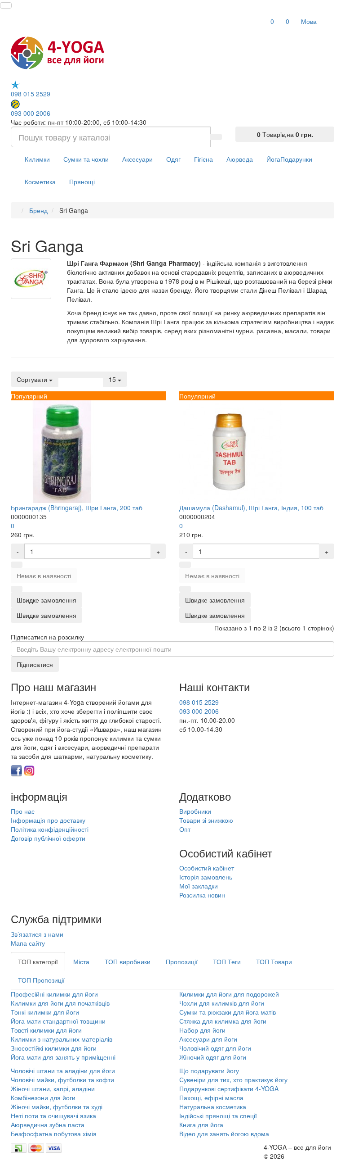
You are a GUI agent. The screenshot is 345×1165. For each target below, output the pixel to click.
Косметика (40, 181)
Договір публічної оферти (48, 838)
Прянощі (82, 181)
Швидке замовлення (46, 615)
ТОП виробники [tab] (127, 961)
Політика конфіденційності (49, 829)
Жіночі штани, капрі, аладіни (53, 1088)
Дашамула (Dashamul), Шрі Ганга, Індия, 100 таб (251, 507)
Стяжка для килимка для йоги (222, 1020)
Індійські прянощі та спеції (218, 1115)
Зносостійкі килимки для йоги (54, 1047)
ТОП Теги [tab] (227, 961)
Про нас (23, 811)
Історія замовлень (205, 876)
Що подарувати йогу (209, 1070)
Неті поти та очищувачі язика (53, 1115)
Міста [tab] (81, 961)
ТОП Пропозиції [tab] (41, 979)
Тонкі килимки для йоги (45, 1011)
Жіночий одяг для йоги (212, 1056)
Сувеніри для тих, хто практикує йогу (233, 1079)
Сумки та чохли (86, 158)
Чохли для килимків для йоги (221, 1002)
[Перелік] (64, 375)
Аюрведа (239, 158)
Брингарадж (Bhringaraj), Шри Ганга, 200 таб (76, 507)
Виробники (195, 811)
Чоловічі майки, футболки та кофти (63, 1079)
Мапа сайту (28, 942)
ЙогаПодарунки (289, 158)
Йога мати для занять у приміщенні (63, 1056)
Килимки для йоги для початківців (60, 1002)
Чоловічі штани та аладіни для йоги (63, 1070)
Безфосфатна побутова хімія (54, 1133)
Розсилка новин (202, 894)
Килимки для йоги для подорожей (229, 993)
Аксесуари (137, 158)
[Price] (97, 375)
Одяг (173, 158)
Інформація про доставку (48, 820)
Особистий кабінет (206, 867)
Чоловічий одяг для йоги (215, 1047)
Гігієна (203, 158)
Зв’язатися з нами (37, 933)
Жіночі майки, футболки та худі (56, 1106)
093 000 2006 (30, 113)
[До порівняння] (16, 589)
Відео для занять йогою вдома (224, 1133)
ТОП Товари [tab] (274, 961)
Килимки (37, 158)
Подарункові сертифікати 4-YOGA (229, 1088)
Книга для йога (201, 1124)
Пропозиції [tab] (182, 961)
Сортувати (33, 379)
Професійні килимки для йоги (54, 993)
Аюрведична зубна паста (47, 1124)
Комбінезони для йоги (43, 1097)
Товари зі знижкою (206, 820)
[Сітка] (75, 375)
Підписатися (35, 664)
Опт (184, 829)
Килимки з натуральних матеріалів (61, 1038)
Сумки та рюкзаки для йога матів (227, 1011)
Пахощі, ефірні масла (211, 1097)
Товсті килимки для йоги (46, 1029)
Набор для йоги (202, 1029)
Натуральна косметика (212, 1106)
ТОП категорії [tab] (38, 961)
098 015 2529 (30, 93)
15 (113, 379)
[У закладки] (16, 565)
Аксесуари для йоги (208, 1038)
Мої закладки (198, 885)
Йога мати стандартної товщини (58, 1020)
